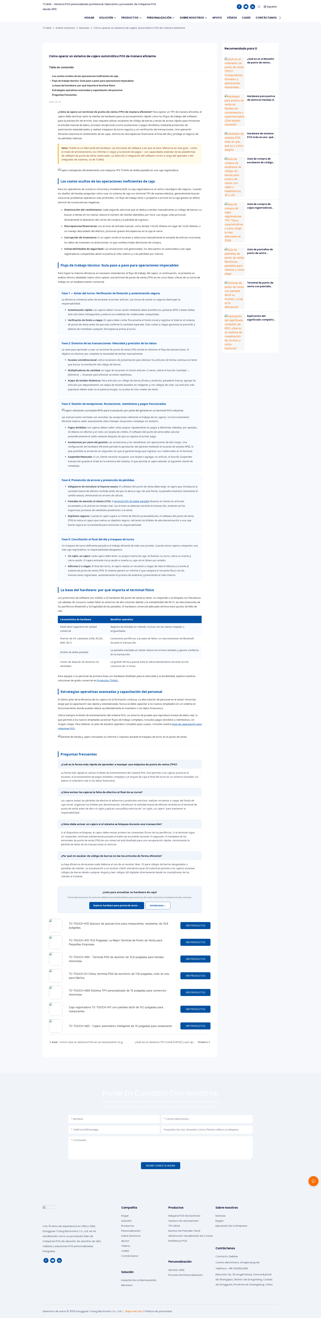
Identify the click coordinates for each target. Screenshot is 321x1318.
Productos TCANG (107, 680)
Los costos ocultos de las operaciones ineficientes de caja (85, 76)
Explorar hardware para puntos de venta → (116, 905)
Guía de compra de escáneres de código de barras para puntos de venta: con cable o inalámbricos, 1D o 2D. (261, 160)
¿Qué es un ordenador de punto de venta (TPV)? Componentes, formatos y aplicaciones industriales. (260, 61)
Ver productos (195, 925)
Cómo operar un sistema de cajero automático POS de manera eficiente (139, 28)
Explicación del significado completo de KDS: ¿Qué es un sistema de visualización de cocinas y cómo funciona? (260, 318)
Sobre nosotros (65, 28)
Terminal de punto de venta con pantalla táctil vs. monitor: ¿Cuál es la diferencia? (261, 284)
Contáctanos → (158, 905)
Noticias (84, 28)
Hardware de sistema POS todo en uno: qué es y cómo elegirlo (260, 135)
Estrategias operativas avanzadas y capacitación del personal (87, 90)
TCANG (47, 28)
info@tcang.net (250, 1262)
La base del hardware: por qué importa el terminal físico (83, 85)
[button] (280, 17)
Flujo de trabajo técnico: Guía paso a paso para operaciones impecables (93, 80)
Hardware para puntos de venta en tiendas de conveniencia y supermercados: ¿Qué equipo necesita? (261, 98)
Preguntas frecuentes (64, 94)
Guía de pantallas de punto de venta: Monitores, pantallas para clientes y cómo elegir (260, 251)
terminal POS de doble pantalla (131, 501)
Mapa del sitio (134, 1311)
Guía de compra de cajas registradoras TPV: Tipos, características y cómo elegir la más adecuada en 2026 (259, 206)
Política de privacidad (158, 1311)
